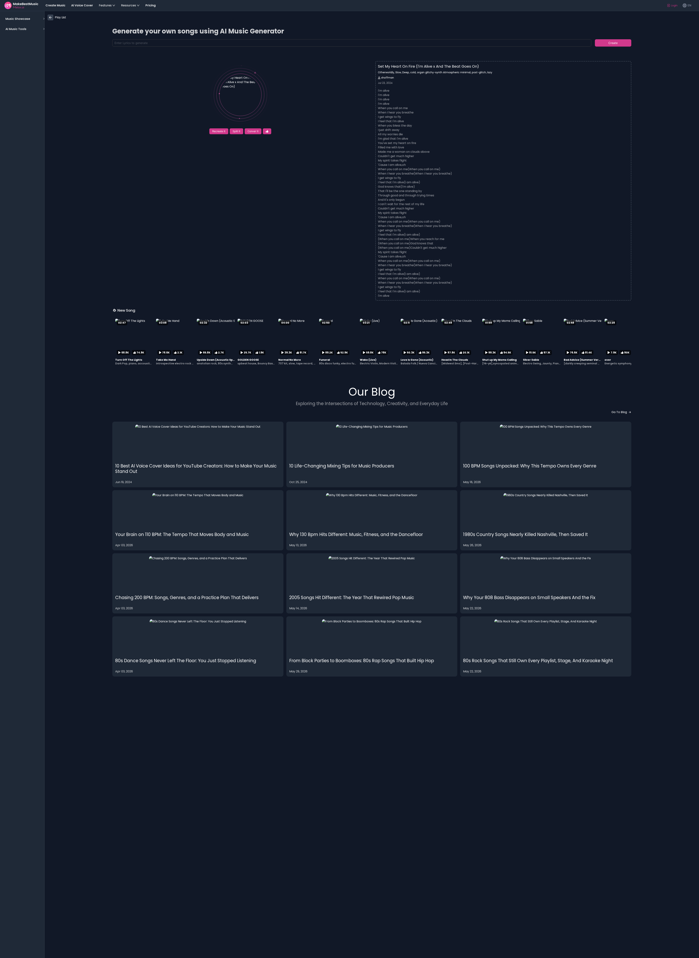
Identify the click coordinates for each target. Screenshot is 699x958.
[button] (24, 19)
